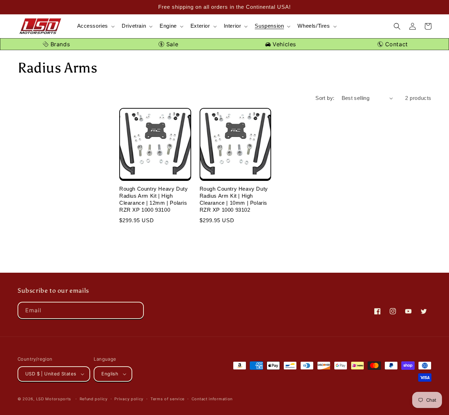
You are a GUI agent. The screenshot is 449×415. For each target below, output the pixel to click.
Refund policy (94, 398)
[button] (95, 26)
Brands (59, 44)
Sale (171, 44)
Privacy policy (128, 398)
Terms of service (167, 398)
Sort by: (324, 98)
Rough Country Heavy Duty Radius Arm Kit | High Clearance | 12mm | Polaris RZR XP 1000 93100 (153, 199)
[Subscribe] (135, 310)
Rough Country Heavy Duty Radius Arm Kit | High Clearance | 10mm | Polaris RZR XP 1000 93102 (234, 199)
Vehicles (283, 44)
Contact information (212, 398)
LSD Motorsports (54, 398)
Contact (395, 44)
